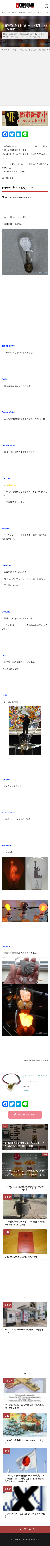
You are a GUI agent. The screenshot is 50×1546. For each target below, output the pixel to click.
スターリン (9, 37)
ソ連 (38, 34)
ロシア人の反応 (32, 37)
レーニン (21, 37)
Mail (4, 12)
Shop (40, 12)
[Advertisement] (25, 78)
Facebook (31, 12)
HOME (6, 50)
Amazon (26, 1090)
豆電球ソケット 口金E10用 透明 (35, 1076)
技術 (42, 34)
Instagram (12, 12)
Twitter (22, 12)
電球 (40, 37)
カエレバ (33, 1082)
